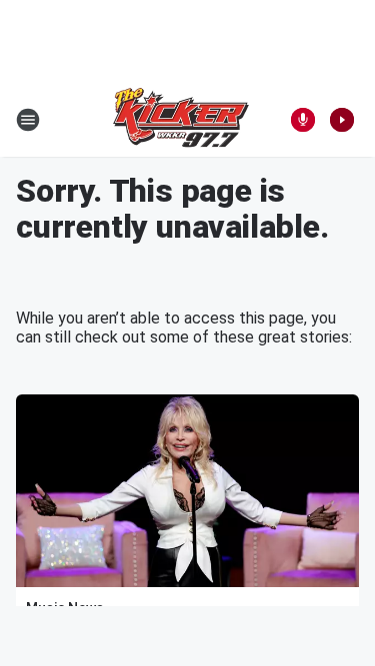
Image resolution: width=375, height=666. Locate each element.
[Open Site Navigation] (28, 120)
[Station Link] (181, 120)
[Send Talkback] (303, 120)
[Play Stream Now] (342, 120)
